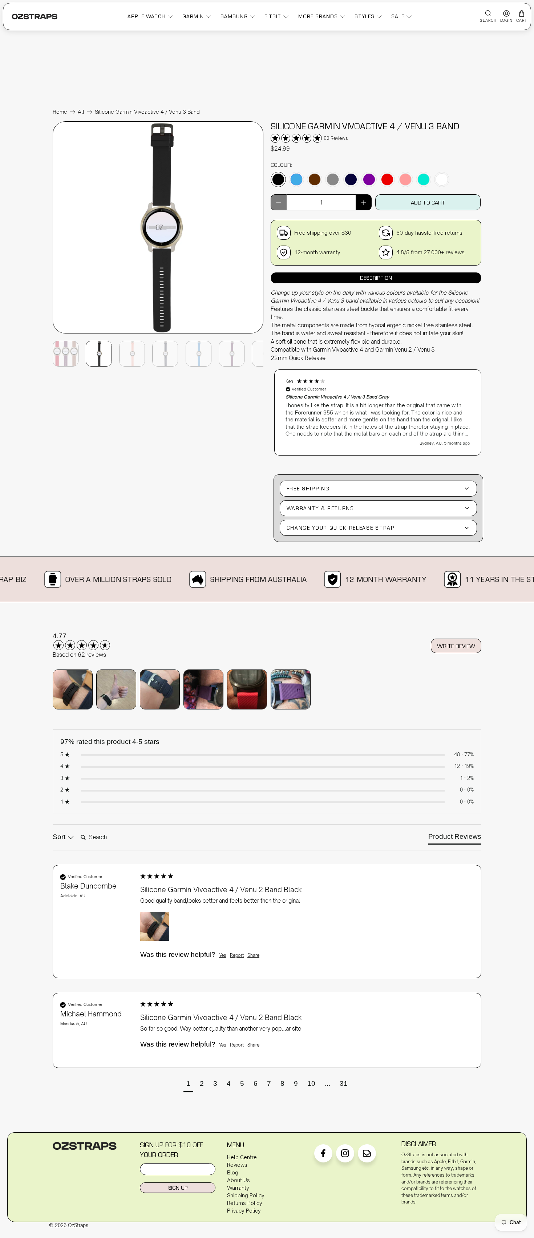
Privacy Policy (244, 1210)
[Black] (278, 179)
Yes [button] (222, 955)
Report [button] (237, 955)
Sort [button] (60, 837)
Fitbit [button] (272, 16)
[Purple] (369, 179)
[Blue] (296, 179)
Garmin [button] (193, 16)
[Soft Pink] (405, 179)
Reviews (237, 1165)
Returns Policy (244, 1203)
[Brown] (314, 179)
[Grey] (332, 179)
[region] (377, 409)
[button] (377, 412)
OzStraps (78, 1225)
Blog (232, 1172)
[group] (91, 641)
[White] (441, 179)
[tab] (454, 838)
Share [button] (253, 955)
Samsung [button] (234, 16)
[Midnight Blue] (351, 179)
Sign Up (177, 1187)
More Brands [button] (318, 16)
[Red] (387, 179)
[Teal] (423, 179)
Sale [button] (397, 16)
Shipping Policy (245, 1195)
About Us (238, 1180)
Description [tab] (376, 278)
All (81, 111)
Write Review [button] (456, 646)
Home (60, 111)
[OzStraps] (34, 16)
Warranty (238, 1188)
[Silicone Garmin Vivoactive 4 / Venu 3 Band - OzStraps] (158, 332)
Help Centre (242, 1157)
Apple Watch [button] (147, 16)
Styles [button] (365, 16)
